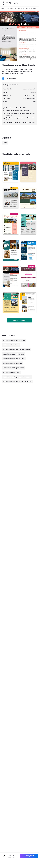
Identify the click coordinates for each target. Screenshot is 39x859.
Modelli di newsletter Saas (11, 372)
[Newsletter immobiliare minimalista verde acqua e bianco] (11, 250)
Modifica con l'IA (30, 856)
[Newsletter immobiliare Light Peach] (11, 224)
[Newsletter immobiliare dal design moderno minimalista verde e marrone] (28, 198)
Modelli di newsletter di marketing (13, 354)
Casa (2, 8)
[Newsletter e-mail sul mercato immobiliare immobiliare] (28, 250)
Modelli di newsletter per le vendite (14, 340)
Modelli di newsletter (24, 8)
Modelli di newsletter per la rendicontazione (17, 377)
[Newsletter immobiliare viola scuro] (28, 172)
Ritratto (5, 143)
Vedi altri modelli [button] (19, 320)
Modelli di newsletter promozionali (13, 358)
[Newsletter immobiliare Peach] (11, 276)
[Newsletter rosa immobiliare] (28, 276)
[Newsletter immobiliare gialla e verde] (11, 303)
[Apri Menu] (35, 3)
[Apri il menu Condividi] (35, 78)
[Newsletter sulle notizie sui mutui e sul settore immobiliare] (11, 198)
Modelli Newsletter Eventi (11, 345)
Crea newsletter (11, 8)
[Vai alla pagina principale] (10, 3)
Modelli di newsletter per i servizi (13, 368)
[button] (10, 856)
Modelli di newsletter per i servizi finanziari (16, 349)
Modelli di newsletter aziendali (12, 363)
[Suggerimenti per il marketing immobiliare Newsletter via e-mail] (28, 224)
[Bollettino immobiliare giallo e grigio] (28, 303)
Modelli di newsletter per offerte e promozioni (17, 381)
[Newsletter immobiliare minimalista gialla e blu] (11, 172)
